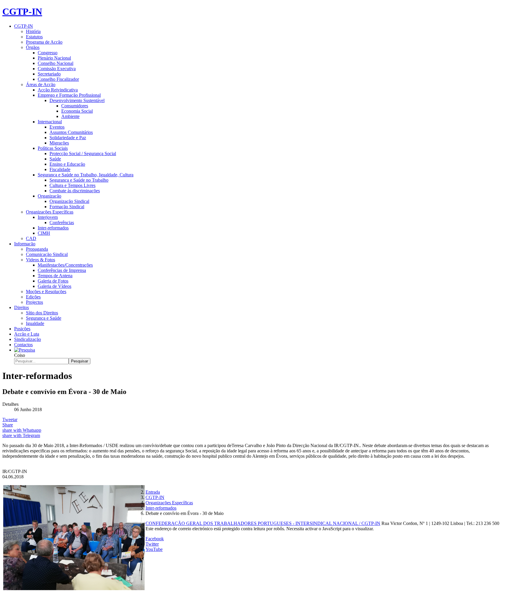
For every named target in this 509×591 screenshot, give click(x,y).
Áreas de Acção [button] (40, 84)
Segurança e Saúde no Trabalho (78, 180)
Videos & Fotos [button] (40, 259)
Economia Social (77, 111)
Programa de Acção (44, 42)
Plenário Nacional (54, 57)
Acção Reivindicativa (58, 89)
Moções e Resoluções (46, 291)
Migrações (59, 142)
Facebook (155, 538)
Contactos (23, 344)
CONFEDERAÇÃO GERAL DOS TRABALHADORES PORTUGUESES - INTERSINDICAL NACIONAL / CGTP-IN (263, 523)
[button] (24, 349)
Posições (22, 328)
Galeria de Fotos (53, 280)
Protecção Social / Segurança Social (82, 153)
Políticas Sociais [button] (53, 148)
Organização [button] (49, 195)
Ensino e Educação (67, 164)
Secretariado (49, 73)
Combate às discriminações (74, 190)
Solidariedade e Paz (67, 137)
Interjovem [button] (48, 217)
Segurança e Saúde (43, 318)
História (33, 31)
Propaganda (37, 249)
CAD (31, 238)
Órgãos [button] (32, 47)
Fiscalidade (59, 169)
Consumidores (74, 105)
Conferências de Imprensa (62, 270)
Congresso (47, 52)
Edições (33, 296)
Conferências (61, 222)
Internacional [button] (50, 121)
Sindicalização (27, 339)
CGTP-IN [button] (23, 26)
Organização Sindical (69, 201)
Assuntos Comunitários (71, 132)
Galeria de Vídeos (54, 286)
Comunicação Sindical (47, 254)
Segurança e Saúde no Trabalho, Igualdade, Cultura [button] (85, 174)
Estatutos (34, 36)
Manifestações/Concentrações (65, 264)
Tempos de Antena (55, 275)
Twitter (152, 543)
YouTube (154, 549)
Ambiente (70, 116)
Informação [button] (24, 243)
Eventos (57, 126)
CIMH (44, 233)
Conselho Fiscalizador (58, 79)
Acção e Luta (26, 333)
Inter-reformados (53, 227)
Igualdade (35, 323)
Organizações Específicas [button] (49, 211)
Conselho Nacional (55, 63)
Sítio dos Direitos (42, 312)
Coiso (19, 355)
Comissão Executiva (57, 68)
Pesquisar (79, 361)
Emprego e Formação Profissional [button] (69, 95)
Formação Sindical (66, 206)
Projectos (34, 302)
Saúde (55, 158)
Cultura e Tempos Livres (72, 185)
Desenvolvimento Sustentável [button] (77, 100)
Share (7, 424)
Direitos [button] (21, 307)
